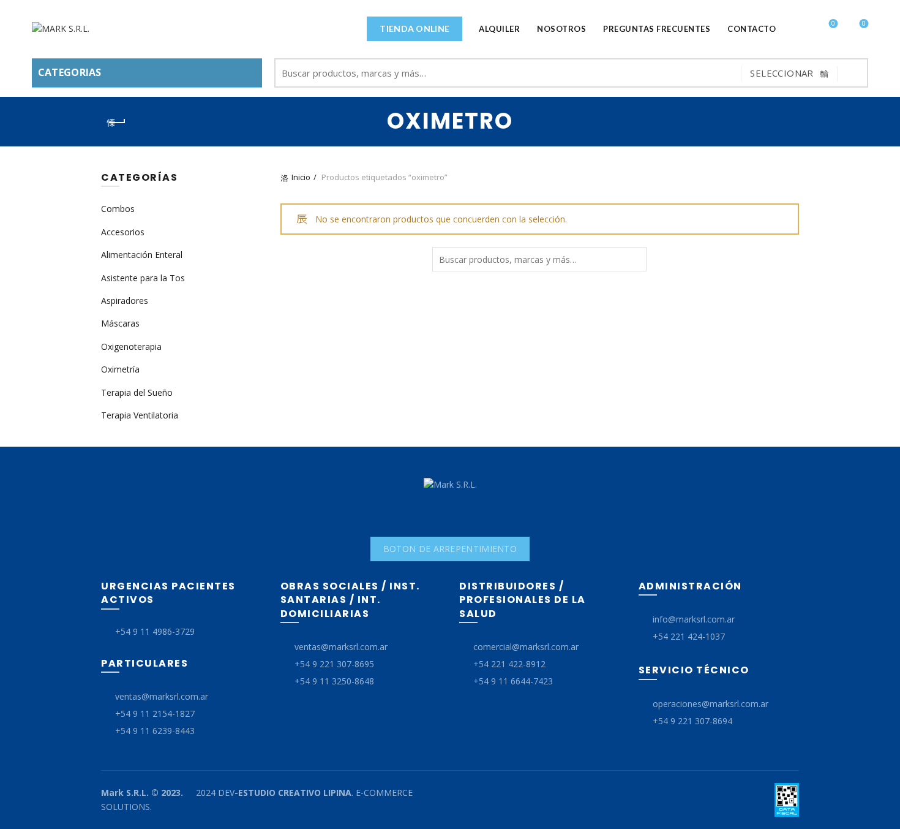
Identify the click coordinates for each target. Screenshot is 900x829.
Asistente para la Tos (143, 278)
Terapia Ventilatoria (139, 415)
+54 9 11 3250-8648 (334, 681)
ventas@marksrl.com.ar (161, 696)
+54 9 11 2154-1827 (155, 713)
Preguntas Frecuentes (656, 29)
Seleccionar (781, 73)
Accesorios (122, 232)
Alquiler (499, 29)
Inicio (300, 177)
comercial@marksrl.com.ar (526, 647)
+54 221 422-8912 (509, 664)
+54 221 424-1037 (689, 636)
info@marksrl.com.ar (694, 619)
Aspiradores (124, 300)
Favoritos (833, 24)
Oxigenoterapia (131, 346)
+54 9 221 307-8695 (334, 664)
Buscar (853, 72)
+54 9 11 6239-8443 (155, 730)
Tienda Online (414, 28)
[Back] (116, 122)
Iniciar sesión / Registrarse (799, 29)
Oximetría (120, 369)
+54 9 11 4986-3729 (155, 631)
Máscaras (120, 323)
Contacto (751, 29)
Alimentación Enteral (141, 254)
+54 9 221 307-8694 (692, 721)
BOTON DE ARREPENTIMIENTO (450, 549)
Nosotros (561, 29)
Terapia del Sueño (137, 392)
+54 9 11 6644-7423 (513, 681)
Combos (118, 208)
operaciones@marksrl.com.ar (710, 704)
